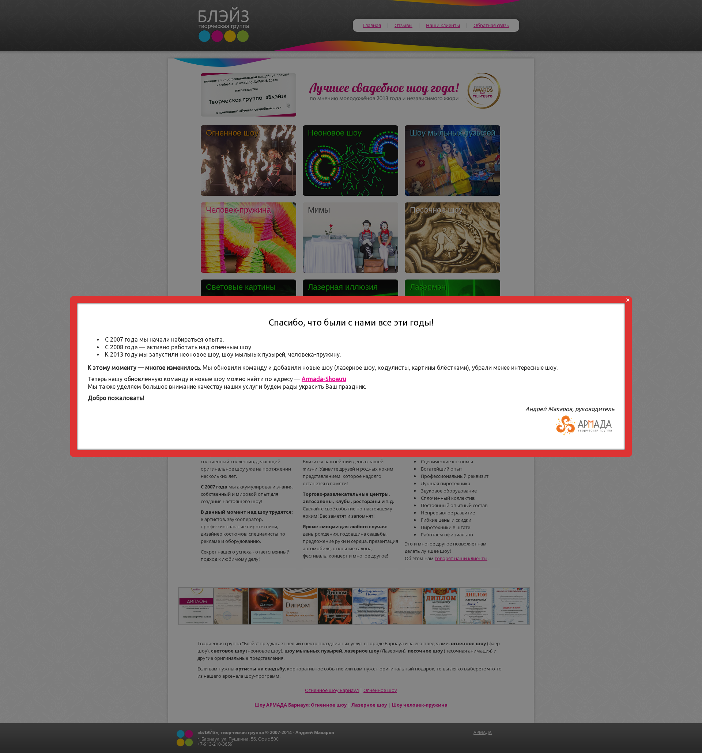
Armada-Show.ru (324, 379)
